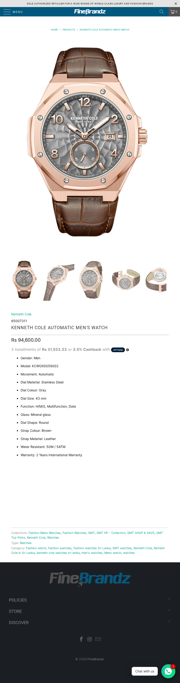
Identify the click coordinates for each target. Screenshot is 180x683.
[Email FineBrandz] (98, 639)
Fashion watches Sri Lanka (92, 548)
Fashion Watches (74, 533)
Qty (14, 473)
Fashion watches (59, 548)
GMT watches (122, 548)
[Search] (163, 12)
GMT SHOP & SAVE (140, 533)
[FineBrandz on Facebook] (81, 639)
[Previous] (13, 148)
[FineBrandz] (90, 11)
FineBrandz (95, 659)
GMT (91, 533)
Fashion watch (36, 548)
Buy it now (90, 508)
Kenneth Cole (21, 314)
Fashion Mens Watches (45, 533)
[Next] (162, 148)
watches (129, 553)
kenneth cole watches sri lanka (58, 553)
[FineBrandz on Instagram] (89, 639)
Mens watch (112, 553)
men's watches (92, 553)
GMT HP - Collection (111, 533)
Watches (53, 537)
